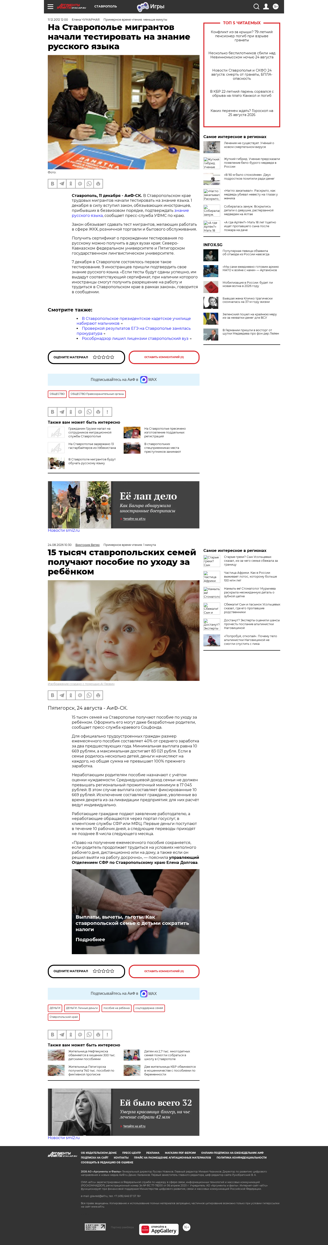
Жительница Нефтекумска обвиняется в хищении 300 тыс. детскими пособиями (91, 1055)
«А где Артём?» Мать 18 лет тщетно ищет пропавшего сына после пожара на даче (250, 226)
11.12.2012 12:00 (58, 19)
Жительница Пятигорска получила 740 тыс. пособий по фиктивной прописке (91, 1070)
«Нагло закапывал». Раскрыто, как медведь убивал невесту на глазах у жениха (251, 194)
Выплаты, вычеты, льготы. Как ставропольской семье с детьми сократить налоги (132, 923)
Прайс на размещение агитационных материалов (172, 1157)
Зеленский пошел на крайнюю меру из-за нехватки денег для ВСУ (250, 316)
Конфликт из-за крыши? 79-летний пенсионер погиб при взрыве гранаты (242, 36)
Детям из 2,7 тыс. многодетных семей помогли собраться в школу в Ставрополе (167, 1055)
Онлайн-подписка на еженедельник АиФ (232, 1152)
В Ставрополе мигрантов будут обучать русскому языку (92, 461)
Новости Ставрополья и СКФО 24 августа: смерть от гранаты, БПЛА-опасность (241, 74)
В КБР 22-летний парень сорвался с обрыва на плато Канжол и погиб (242, 94)
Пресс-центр (131, 1152)
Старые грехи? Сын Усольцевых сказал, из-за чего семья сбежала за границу (251, 560)
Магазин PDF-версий (180, 1152)
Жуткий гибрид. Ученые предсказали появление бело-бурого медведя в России (252, 162)
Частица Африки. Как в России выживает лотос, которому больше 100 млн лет (250, 576)
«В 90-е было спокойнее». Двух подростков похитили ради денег (249, 176)
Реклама (152, 1152)
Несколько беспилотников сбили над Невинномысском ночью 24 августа (241, 55)
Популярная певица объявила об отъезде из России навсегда (246, 252)
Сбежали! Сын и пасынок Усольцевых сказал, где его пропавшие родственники (252, 608)
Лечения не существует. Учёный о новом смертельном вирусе (249, 145)
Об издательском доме (99, 1152)
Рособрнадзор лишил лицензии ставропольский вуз (135, 338)
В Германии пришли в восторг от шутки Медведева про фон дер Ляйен (251, 332)
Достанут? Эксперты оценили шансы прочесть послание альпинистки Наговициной (252, 624)
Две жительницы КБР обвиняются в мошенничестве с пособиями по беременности (170, 1070)
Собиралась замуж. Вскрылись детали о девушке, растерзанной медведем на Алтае (248, 210)
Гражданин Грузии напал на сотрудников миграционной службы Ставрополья (89, 432)
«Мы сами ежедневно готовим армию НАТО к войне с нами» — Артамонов (251, 268)
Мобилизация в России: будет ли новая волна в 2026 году (248, 284)
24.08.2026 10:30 (60, 545)
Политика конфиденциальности (242, 1157)
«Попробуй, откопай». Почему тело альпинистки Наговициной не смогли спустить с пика (250, 640)
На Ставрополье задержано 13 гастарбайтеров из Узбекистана (92, 446)
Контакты (121, 1157)
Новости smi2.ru (64, 530)
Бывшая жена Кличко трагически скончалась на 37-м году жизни (248, 300)
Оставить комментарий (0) (164, 357)
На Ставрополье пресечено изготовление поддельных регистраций (165, 432)
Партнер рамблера (122, 1227)
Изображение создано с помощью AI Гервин (81, 684)
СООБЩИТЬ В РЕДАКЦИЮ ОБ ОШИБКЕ (107, 1162)
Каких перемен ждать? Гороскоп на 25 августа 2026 (242, 113)
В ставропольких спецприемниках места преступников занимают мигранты (162, 449)
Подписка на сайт (94, 1157)
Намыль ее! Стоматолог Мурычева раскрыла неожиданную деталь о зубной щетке (250, 592)
